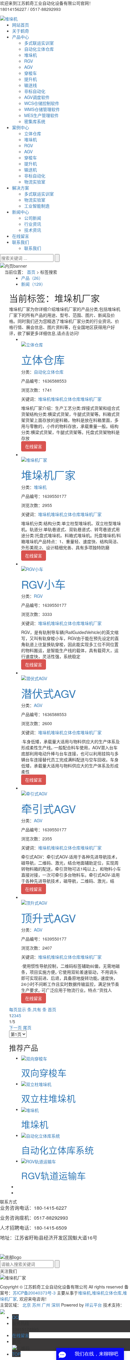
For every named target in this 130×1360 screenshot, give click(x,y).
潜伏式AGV (48, 693)
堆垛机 (30, 55)
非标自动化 (34, 91)
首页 (31, 272)
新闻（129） (33, 284)
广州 (46, 1305)
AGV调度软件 (37, 97)
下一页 (15, 1027)
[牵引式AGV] (34, 793)
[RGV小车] (32, 568)
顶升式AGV (48, 917)
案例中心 (20, 127)
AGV (28, 67)
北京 (26, 1305)
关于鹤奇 (20, 31)
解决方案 (20, 188)
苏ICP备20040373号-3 (34, 1293)
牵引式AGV (48, 808)
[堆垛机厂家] (34, 459)
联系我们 (20, 242)
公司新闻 (32, 218)
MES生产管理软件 (41, 115)
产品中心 (20, 37)
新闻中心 (20, 212)
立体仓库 (32, 133)
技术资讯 (32, 230)
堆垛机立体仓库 (65, 399)
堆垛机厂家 (91, 399)
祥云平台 (93, 1305)
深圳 (55, 1305)
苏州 (36, 1305)
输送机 (30, 170)
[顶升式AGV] (34, 902)
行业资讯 (32, 224)
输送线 (30, 85)
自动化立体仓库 (39, 49)
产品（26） (32, 278)
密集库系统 (34, 121)
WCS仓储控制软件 (41, 103)
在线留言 (20, 236)
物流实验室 (34, 182)
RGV (28, 61)
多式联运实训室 (39, 43)
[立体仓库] (32, 344)
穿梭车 (30, 73)
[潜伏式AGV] (34, 677)
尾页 (27, 1027)
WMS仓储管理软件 (42, 109)
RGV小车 (43, 584)
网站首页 (20, 25)
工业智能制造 (37, 206)
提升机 (30, 79)
